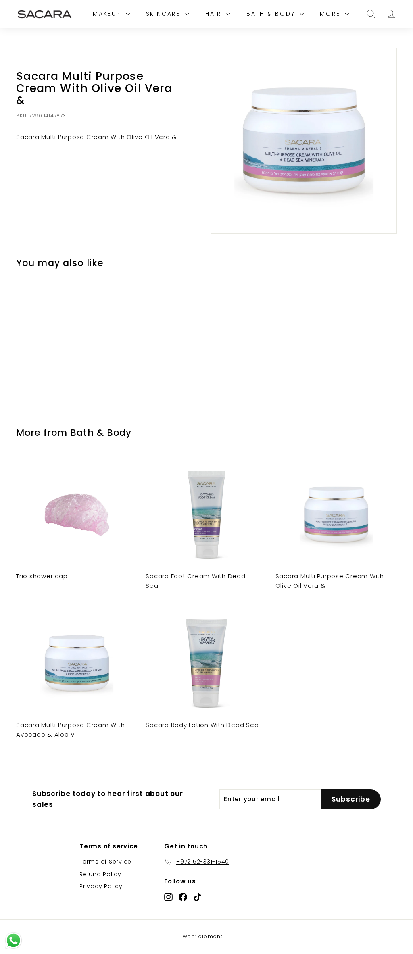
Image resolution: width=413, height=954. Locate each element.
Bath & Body (272, 14)
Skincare (164, 14)
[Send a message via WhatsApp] (13, 940)
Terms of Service (105, 862)
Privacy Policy (101, 886)
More (331, 14)
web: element (203, 936)
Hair (214, 14)
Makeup (108, 14)
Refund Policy (100, 874)
